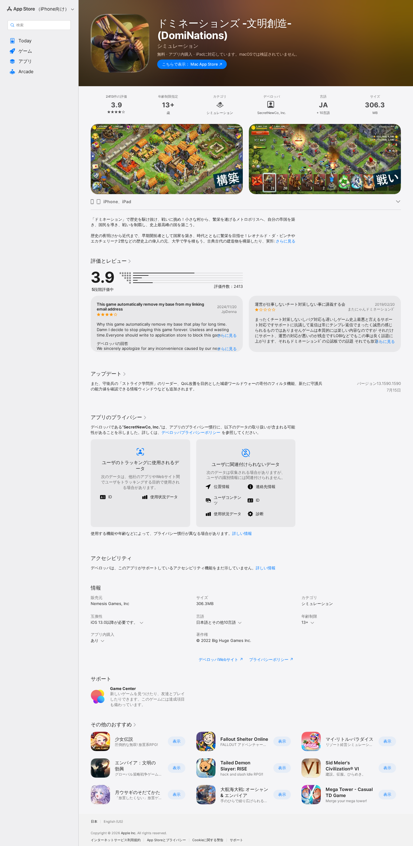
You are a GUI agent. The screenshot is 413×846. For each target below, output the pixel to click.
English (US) (113, 821)
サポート (236, 840)
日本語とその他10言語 (216, 622)
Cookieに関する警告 (207, 840)
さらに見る (285, 241)
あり (95, 640)
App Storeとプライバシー (166, 840)
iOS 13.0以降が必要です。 (114, 622)
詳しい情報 (242, 533)
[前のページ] (84, 159)
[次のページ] (407, 159)
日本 (94, 821)
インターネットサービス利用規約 (116, 840)
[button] (39, 40)
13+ (304, 622)
